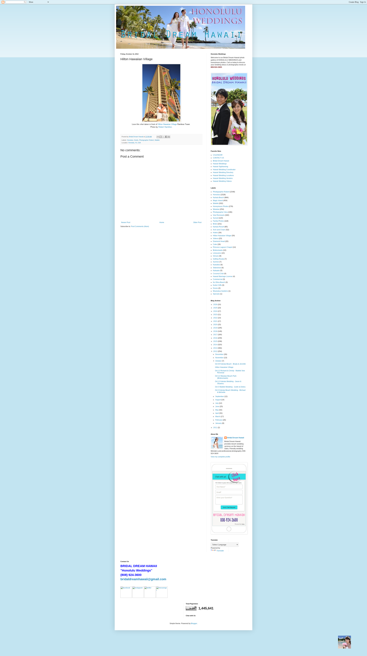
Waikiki (157, 140)
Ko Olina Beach (219, 282)
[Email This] (158, 136)
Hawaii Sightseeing (220, 167)
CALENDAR (217, 155)
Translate (220, 551)
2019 (215, 328)
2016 (215, 338)
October (218, 361)
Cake (215, 244)
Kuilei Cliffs (217, 285)
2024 (215, 311)
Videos (215, 238)
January (218, 423)
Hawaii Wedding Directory (223, 172)
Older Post (197, 222)
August (218, 400)
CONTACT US (218, 158)
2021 (215, 321)
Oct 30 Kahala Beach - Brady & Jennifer (230, 364)
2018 (215, 331)
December (219, 354)
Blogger (194, 623)
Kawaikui (216, 265)
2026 (215, 305)
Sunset (215, 218)
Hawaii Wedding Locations (223, 175)
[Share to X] (163, 136)
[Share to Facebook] (166, 136)
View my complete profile (220, 457)
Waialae (216, 209)
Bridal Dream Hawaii (221, 161)
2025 (215, 308)
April (217, 413)
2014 (215, 345)
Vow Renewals (219, 215)
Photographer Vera (220, 212)
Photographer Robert (146, 140)
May (217, 410)
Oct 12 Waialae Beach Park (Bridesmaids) (225, 377)
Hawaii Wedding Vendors (223, 178)
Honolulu (130, 140)
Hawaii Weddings (220, 164)
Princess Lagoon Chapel (222, 247)
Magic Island (218, 201)
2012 (215, 351)
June (217, 406)
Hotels (136, 140)
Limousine (217, 253)
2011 (215, 428)
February (219, 420)
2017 (215, 335)
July (217, 403)
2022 (215, 318)
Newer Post (125, 222)
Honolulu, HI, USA (134, 143)
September (219, 396)
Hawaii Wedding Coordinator (224, 170)
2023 (215, 315)
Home (161, 222)
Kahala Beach (218, 198)
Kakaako (216, 271)
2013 (215, 348)
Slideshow (217, 268)
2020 (215, 325)
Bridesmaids (218, 250)
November (219, 358)
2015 (215, 341)
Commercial (217, 279)
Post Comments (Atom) (140, 226)
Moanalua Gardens (220, 291)
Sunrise (216, 262)
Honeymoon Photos (220, 206)
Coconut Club (218, 274)
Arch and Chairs (219, 230)
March (218, 417)
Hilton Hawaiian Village (167, 124)
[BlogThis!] (160, 136)
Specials (216, 294)
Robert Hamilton (165, 127)
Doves (215, 288)
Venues (216, 256)
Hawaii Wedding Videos (222, 181)
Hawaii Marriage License (222, 276)
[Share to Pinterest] (168, 136)
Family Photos (218, 221)
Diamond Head (219, 241)
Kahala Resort (218, 227)
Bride (215, 224)
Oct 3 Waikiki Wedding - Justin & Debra (230, 387)
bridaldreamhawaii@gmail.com (143, 579)
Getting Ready (218, 259)
